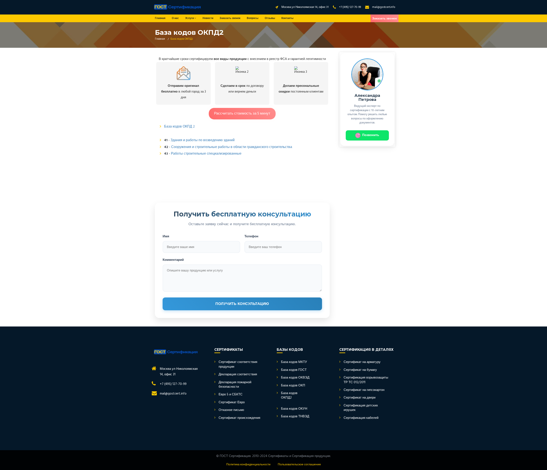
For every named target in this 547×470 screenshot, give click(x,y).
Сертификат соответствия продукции (238, 364)
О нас (175, 18)
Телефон (251, 236)
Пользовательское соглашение (299, 464)
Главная (160, 18)
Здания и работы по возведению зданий (203, 140)
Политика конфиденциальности (248, 464)
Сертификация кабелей (361, 418)
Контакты (287, 18)
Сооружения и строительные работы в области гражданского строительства (231, 147)
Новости (208, 18)
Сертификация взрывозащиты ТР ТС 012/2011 (366, 380)
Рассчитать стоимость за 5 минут (242, 113)
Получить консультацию (242, 304)
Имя (166, 236)
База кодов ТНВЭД (295, 416)
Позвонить (370, 135)
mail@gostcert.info (383, 7)
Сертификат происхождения (239, 418)
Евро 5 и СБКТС (231, 394)
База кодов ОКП (293, 385)
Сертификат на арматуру (362, 362)
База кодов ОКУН (294, 409)
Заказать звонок (230, 18)
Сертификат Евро (232, 402)
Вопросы (252, 18)
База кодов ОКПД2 (289, 395)
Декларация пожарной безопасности (235, 384)
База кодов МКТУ (294, 362)
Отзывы (270, 18)
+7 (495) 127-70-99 (350, 7)
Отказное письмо (231, 410)
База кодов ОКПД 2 (179, 126)
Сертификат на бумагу (360, 370)
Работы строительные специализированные (206, 154)
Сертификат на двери (359, 398)
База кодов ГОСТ (294, 370)
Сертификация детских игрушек (361, 408)
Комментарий (173, 259)
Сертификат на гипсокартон (364, 390)
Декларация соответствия (238, 374)
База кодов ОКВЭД (295, 378)
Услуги (189, 18)
